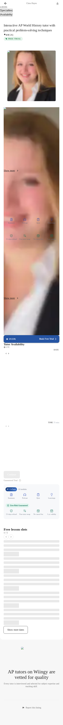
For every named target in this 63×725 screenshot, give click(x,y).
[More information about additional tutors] (20, 480)
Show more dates (15, 629)
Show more (9, 170)
